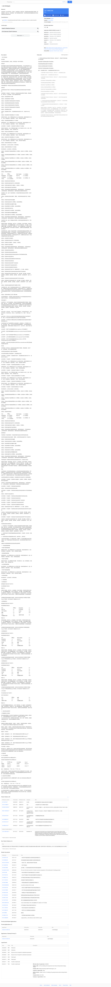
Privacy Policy (65, 985)
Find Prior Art (56, 15)
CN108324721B (5, 915)
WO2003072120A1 (5, 870)
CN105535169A (5, 892)
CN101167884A (5, 804)
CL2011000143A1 (5, 831)
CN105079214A (5, 857)
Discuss (61, 50)
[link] (19, 20)
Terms (60, 985)
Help (70, 985)
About (41, 985)
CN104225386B (5, 882)
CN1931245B (4, 872)
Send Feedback (47, 985)
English (52, 18)
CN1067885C (4, 912)
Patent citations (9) (49, 47)
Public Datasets (54, 985)
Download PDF (48, 15)
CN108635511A (5, 877)
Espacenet (51, 50)
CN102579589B (5, 890)
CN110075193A (5, 900)
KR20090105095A (5, 807)
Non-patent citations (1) (57, 47)
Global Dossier (56, 50)
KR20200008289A (5, 885)
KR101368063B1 (5, 917)
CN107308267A (5, 910)
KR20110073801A (5, 810)
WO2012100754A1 (5, 862)
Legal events (65, 47)
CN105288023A (5, 819)
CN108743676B (5, 905)
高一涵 (49, 20)
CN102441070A (5, 815)
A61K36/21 (5, 20)
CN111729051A (5, 907)
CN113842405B (5, 895)
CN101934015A (5, 874)
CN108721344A (5, 897)
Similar (62, 15)
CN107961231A (5, 821)
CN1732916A (4, 802)
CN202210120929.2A (6, 929)
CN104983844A (5, 860)
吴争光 (52, 20)
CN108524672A (5, 825)
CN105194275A (5, 887)
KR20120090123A (5, 902)
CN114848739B (5, 865)
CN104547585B (5, 867)
